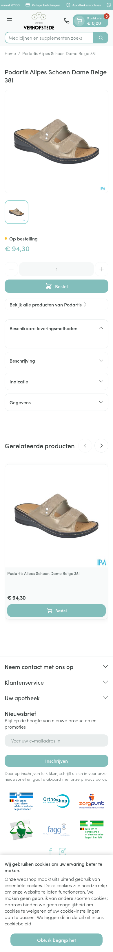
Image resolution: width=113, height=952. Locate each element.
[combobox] (49, 37)
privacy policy (93, 779)
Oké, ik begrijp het (56, 940)
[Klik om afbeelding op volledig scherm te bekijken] (56, 141)
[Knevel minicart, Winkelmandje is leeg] (79, 21)
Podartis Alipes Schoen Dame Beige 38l (43, 573)
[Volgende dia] (101, 446)
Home (10, 53)
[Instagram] (62, 851)
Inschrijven (56, 761)
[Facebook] (50, 851)
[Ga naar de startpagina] (38, 21)
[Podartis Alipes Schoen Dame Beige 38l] (56, 515)
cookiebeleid (18, 923)
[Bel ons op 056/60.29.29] (67, 21)
